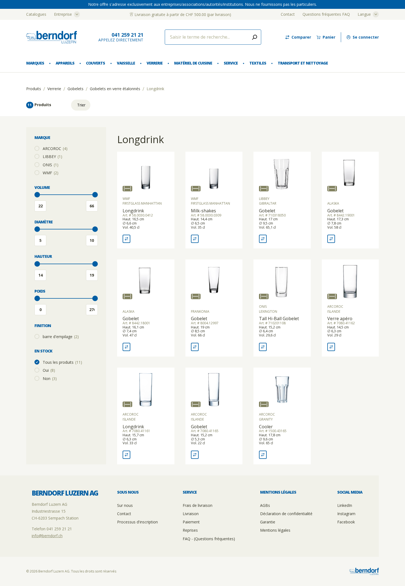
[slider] (37, 194)
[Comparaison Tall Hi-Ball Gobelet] (263, 347)
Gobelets (75, 89)
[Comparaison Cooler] (263, 455)
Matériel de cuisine (193, 63)
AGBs (265, 505)
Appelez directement (120, 37)
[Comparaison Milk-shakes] (195, 239)
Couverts (95, 63)
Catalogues (36, 14)
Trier (81, 105)
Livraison (191, 513)
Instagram (346, 513)
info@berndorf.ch (47, 535)
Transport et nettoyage (303, 63)
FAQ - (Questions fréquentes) (209, 538)
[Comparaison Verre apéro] (331, 347)
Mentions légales (275, 530)
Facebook (346, 522)
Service (231, 63)
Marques (35, 63)
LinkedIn (344, 505)
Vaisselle (126, 63)
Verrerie (155, 63)
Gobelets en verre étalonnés (115, 89)
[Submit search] (254, 37)
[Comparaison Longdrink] (126, 239)
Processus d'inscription (137, 522)
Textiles (257, 63)
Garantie (267, 522)
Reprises (190, 530)
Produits (33, 89)
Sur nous (125, 505)
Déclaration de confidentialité (286, 513)
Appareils (65, 63)
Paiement (191, 522)
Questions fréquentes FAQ (326, 14)
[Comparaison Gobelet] (263, 239)
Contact (288, 14)
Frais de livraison (197, 505)
